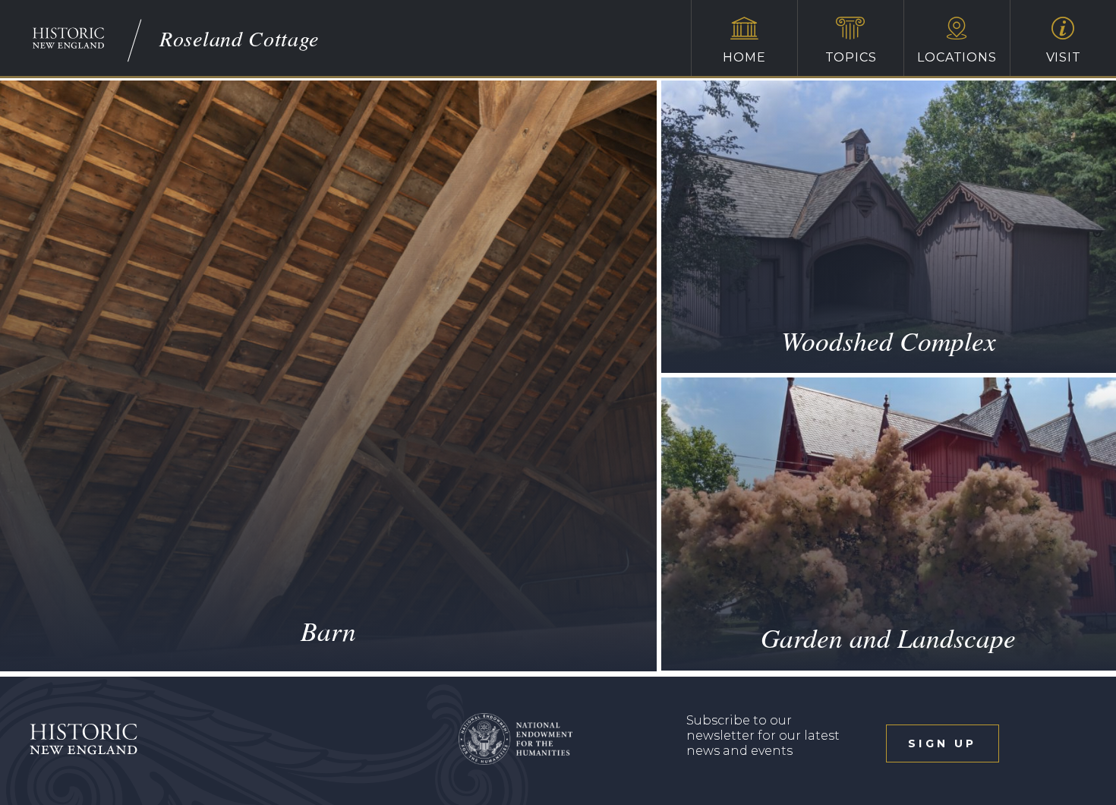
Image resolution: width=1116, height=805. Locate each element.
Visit (1063, 57)
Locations (956, 57)
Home (744, 57)
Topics (851, 57)
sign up (942, 743)
